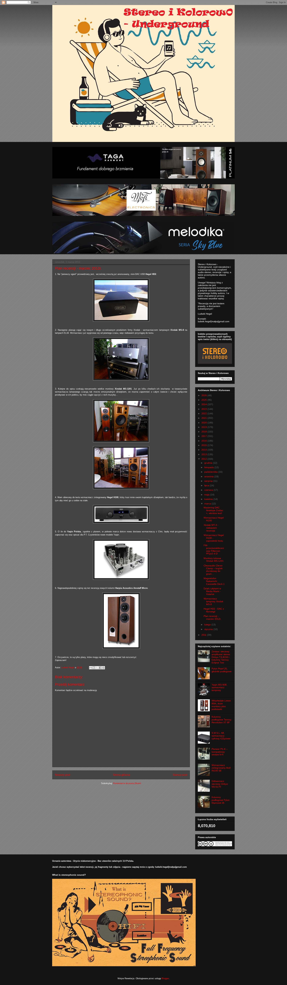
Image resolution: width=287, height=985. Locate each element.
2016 (204, 440)
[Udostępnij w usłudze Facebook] (100, 667)
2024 (204, 404)
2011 (204, 635)
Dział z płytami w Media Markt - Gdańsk (212, 591)
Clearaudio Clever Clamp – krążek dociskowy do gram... (213, 569)
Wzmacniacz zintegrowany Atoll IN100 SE (221, 768)
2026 (204, 395)
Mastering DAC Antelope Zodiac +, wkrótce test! (213, 510)
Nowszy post (62, 774)
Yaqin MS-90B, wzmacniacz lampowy (219, 687)
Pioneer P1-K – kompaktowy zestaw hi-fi (220, 752)
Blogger (165, 978)
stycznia (208, 629)
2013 (204, 454)
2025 (204, 400)
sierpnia (208, 481)
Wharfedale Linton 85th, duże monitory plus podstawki (221, 704)
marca (208, 503)
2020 (204, 422)
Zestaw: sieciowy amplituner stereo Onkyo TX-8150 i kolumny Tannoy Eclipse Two (221, 657)
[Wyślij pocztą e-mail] (90, 667)
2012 (204, 459)
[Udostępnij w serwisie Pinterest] (103, 667)
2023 (204, 409)
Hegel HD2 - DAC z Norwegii (214, 610)
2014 (204, 449)
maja (207, 494)
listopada (209, 467)
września (209, 476)
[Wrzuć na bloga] (94, 667)
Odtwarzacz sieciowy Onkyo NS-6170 (220, 784)
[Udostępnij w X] (97, 667)
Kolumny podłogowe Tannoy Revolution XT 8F (221, 719)
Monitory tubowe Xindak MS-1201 (214, 559)
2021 (204, 418)
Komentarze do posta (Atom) (127, 783)
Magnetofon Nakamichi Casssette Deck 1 (214, 581)
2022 (204, 413)
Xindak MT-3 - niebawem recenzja (211, 528)
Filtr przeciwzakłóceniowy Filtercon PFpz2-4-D (214, 549)
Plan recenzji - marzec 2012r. (212, 617)
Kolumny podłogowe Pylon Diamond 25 (221, 800)
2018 (204, 431)
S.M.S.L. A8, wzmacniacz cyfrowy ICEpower (221, 736)
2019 (204, 427)
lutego (207, 624)
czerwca (209, 490)
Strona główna (121, 774)
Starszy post (180, 774)
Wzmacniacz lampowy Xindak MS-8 (213, 601)
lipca (207, 485)
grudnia (208, 463)
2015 (204, 445)
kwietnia (208, 499)
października (211, 471)
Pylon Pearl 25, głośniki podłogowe (222, 670)
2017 (204, 436)
